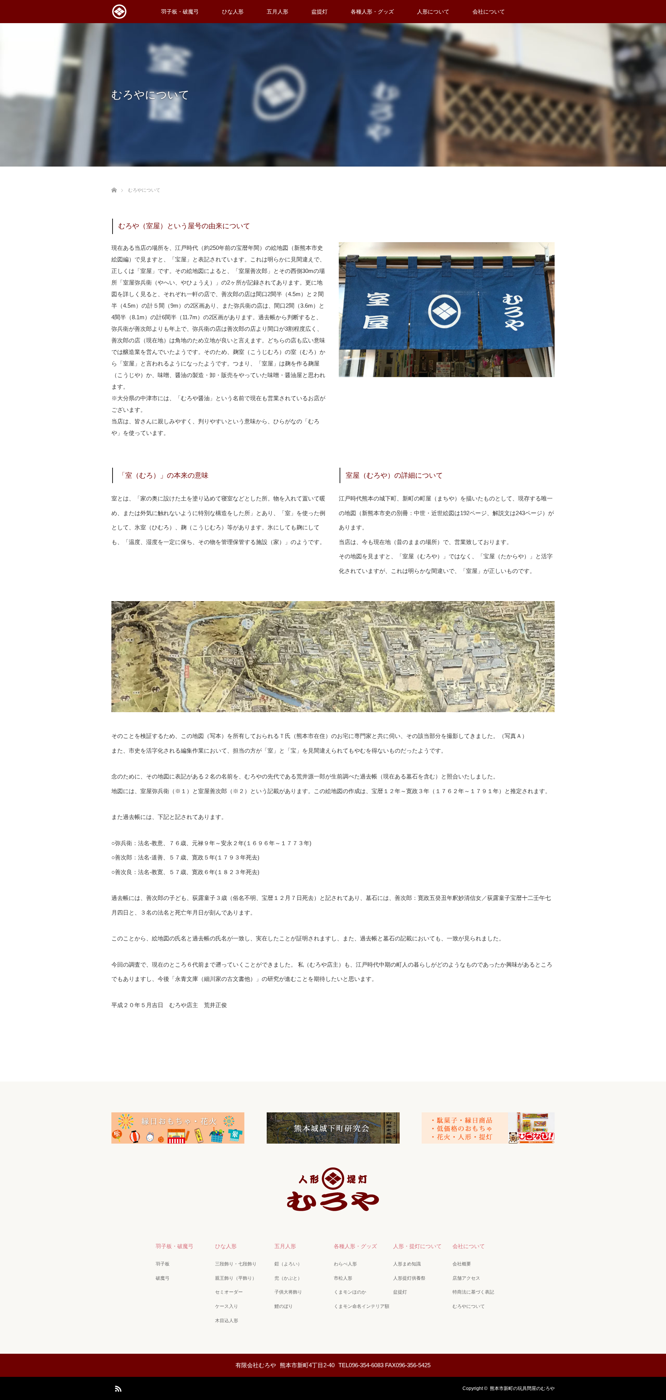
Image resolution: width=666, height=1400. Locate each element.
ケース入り (226, 1306)
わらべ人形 (345, 1264)
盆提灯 (319, 11)
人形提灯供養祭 (409, 1278)
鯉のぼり (283, 1306)
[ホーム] (113, 181)
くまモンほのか (350, 1292)
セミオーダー (229, 1292)
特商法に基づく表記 (473, 1292)
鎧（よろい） (288, 1264)
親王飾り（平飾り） (236, 1278)
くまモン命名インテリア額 (361, 1306)
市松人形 (343, 1278)
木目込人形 (226, 1320)
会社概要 (461, 1264)
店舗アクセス (466, 1278)
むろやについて (468, 1306)
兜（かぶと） (288, 1278)
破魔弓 (163, 1278)
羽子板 (163, 1264)
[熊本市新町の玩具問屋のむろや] (333, 1207)
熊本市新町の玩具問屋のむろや (522, 1388)
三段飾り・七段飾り (236, 1264)
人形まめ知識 (407, 1264)
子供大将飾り (288, 1292)
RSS (117, 1387)
